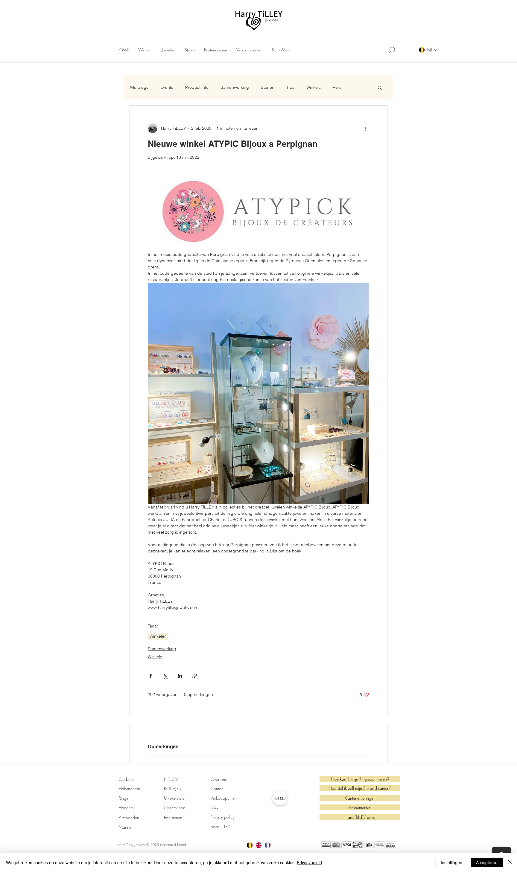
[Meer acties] (365, 128)
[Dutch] (249, 845)
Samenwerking (235, 87)
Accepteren (487, 862)
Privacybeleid (309, 862)
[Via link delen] (194, 676)
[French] (267, 845)
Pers (337, 87)
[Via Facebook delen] (150, 676)
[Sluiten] (509, 862)
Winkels (313, 87)
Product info (197, 87)
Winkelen (158, 636)
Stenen (267, 87)
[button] (168, 50)
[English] (258, 845)
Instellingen (451, 862)
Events (166, 87)
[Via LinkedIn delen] (180, 676)
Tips (290, 87)
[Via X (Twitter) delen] (165, 676)
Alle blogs (139, 87)
